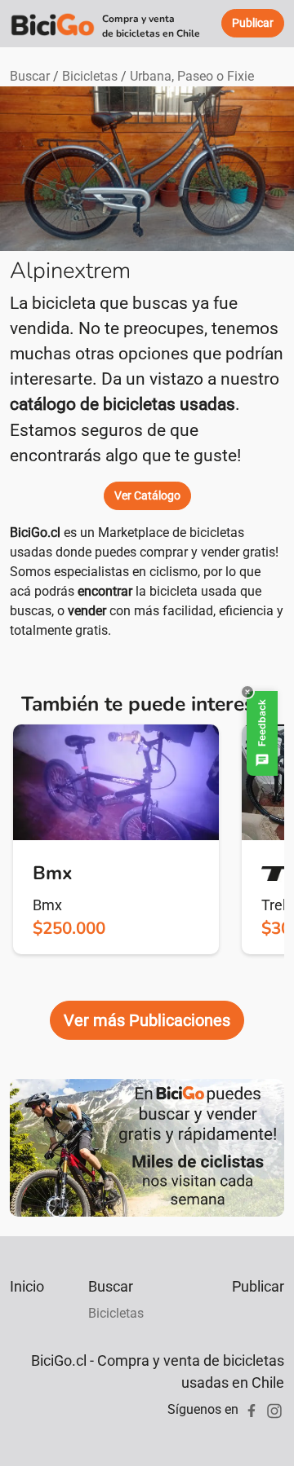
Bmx (47, 904)
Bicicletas (90, 76)
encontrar (105, 591)
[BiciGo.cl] (53, 24)
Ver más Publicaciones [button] (147, 1020)
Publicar (258, 1286)
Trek (275, 904)
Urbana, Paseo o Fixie (192, 76)
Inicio (27, 1286)
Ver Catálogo (147, 495)
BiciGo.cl (35, 532)
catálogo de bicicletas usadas (122, 404)
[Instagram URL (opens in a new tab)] (274, 1409)
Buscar (30, 76)
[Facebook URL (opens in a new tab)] (251, 1409)
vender (87, 611)
